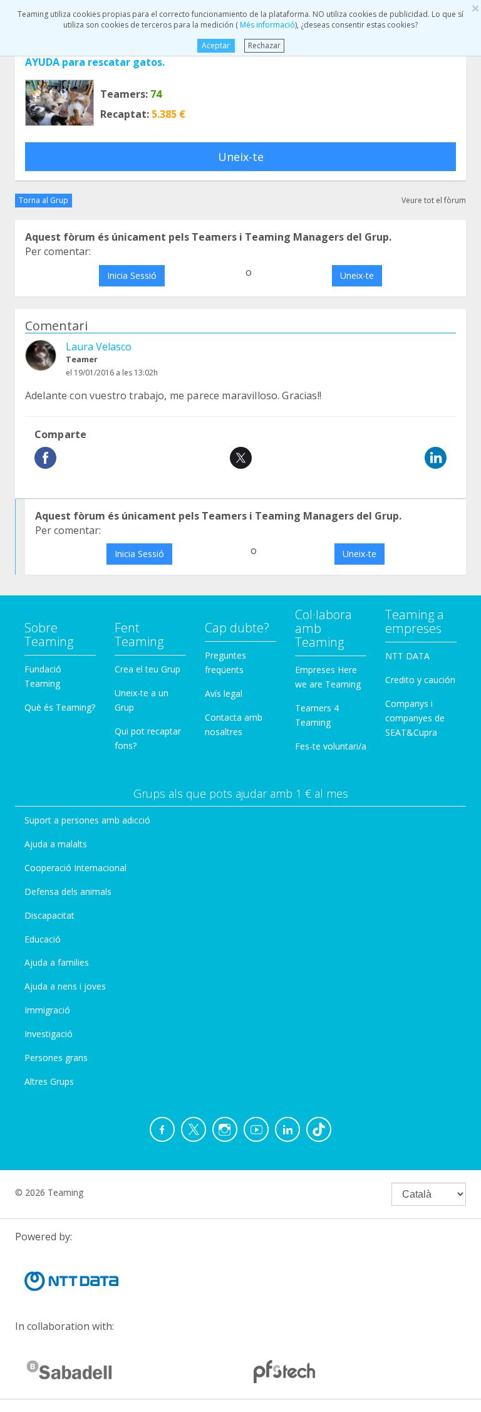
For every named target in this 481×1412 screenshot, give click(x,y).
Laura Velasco (99, 346)
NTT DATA (407, 656)
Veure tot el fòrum (433, 200)
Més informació (266, 24)
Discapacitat (49, 915)
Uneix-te (241, 156)
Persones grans (56, 1058)
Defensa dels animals (67, 891)
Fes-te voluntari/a (330, 746)
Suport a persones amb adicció (87, 820)
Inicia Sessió (132, 275)
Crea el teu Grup (147, 669)
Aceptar (216, 45)
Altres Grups (49, 1081)
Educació (42, 939)
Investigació (48, 1034)
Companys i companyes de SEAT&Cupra (415, 718)
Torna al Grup (43, 200)
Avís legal (223, 693)
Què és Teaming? (59, 707)
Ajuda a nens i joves (65, 986)
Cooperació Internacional (75, 868)
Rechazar (264, 45)
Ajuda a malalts (55, 844)
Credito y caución (420, 680)
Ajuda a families (56, 962)
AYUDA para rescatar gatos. (95, 62)
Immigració (47, 1010)
